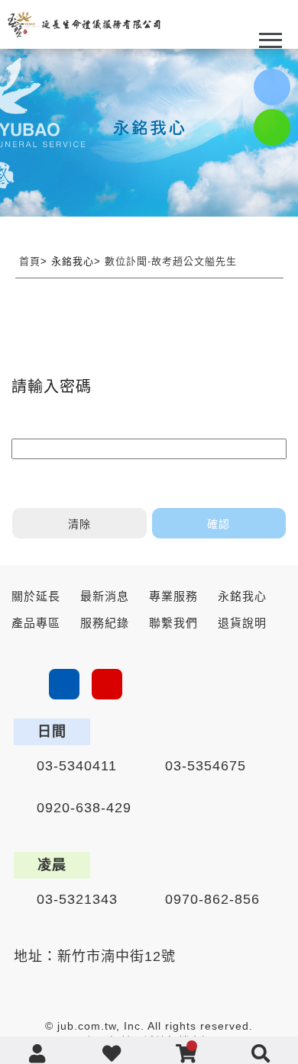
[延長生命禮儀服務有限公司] (84, 24)
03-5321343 (77, 899)
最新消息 (104, 596)
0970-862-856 (212, 899)
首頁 (29, 261)
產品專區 (35, 622)
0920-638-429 (84, 807)
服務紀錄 (104, 622)
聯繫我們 (173, 622)
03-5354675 (205, 765)
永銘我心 (242, 596)
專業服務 (173, 596)
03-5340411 (77, 765)
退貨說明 (242, 622)
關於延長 (35, 596)
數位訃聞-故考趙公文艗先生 (171, 261)
